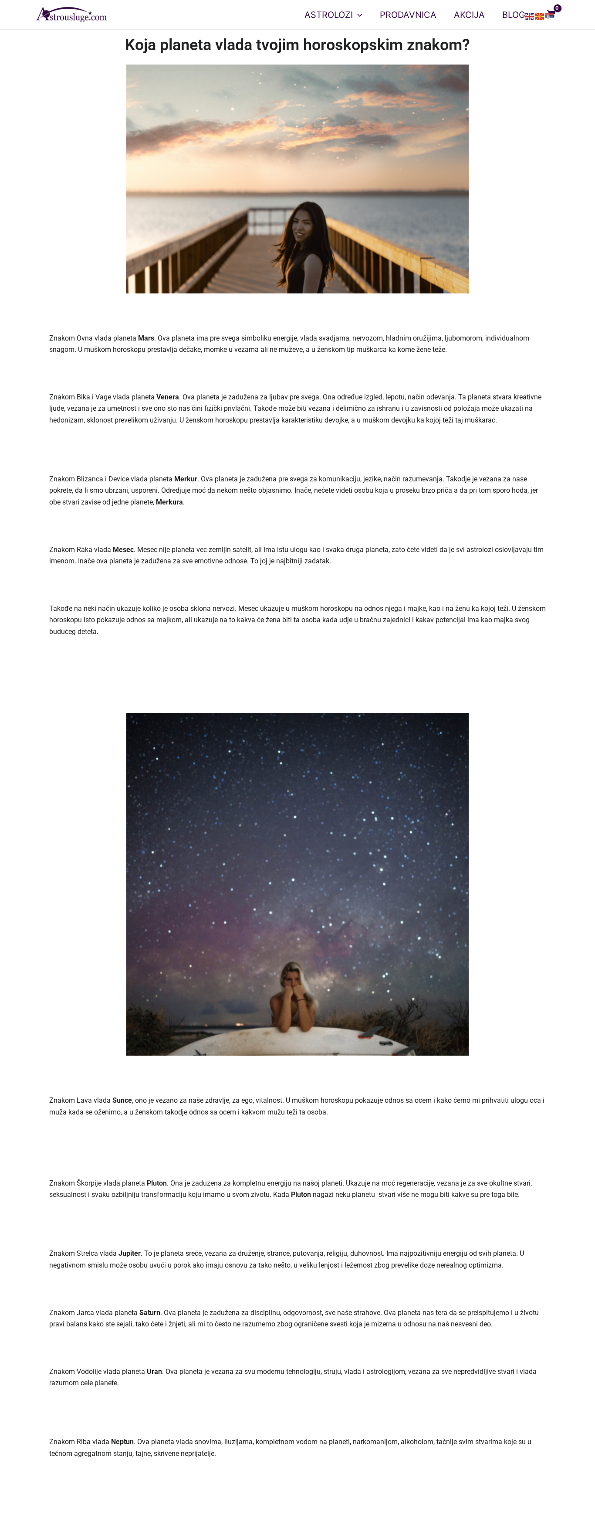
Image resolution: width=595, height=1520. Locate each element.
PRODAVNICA (408, 15)
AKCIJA (469, 15)
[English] (530, 16)
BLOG (513, 15)
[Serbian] (550, 16)
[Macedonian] (540, 16)
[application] (357, 14)
